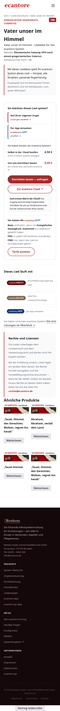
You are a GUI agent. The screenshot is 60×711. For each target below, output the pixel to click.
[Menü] (53, 5)
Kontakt (8, 656)
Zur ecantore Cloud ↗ (30, 189)
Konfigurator (11, 630)
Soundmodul (11, 587)
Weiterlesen (13, 440)
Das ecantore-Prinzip (15, 619)
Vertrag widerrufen (30, 708)
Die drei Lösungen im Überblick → (30, 323)
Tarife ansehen (21, 251)
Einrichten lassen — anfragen (30, 179)
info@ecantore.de (38, 205)
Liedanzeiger (11, 592)
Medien (8, 636)
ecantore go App (13, 604)
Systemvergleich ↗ (14, 641)
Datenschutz (10, 668)
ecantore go (10, 673)
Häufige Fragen (12, 624)
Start (6, 15)
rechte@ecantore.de (20, 391)
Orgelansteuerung (14, 575)
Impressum (10, 662)
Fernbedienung (12, 581)
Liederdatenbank (19, 15)
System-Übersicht (13, 570)
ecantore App (11, 598)
